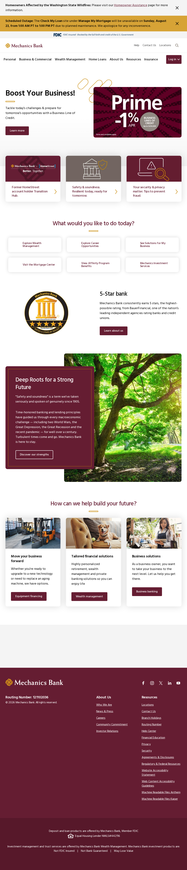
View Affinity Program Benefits (95, 265)
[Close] (177, 7)
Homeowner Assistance (130, 5)
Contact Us (149, 45)
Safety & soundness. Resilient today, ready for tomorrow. (89, 192)
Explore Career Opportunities (90, 245)
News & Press (104, 711)
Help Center (149, 731)
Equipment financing (28, 596)
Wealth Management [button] (70, 59)
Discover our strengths (34, 454)
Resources (149, 697)
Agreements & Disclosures (158, 757)
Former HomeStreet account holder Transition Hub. (30, 192)
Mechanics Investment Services (154, 265)
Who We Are (104, 705)
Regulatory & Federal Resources (161, 764)
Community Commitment (112, 724)
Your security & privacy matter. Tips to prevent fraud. (149, 192)
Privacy (146, 744)
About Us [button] (116, 59)
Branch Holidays (151, 718)
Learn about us (113, 330)
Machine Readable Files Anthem (161, 792)
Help (136, 45)
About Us (103, 697)
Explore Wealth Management (32, 245)
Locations (165, 45)
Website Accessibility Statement (155, 772)
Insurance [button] (151, 59)
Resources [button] (133, 59)
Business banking (147, 591)
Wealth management (89, 596)
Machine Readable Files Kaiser (160, 799)
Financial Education (153, 737)
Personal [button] (10, 59)
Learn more (17, 130)
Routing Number (152, 724)
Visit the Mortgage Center (39, 264)
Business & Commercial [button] (35, 59)
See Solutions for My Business (152, 245)
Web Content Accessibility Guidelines (158, 783)
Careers (100, 718)
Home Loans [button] (97, 59)
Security (147, 751)
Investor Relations (107, 731)
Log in (172, 59)
